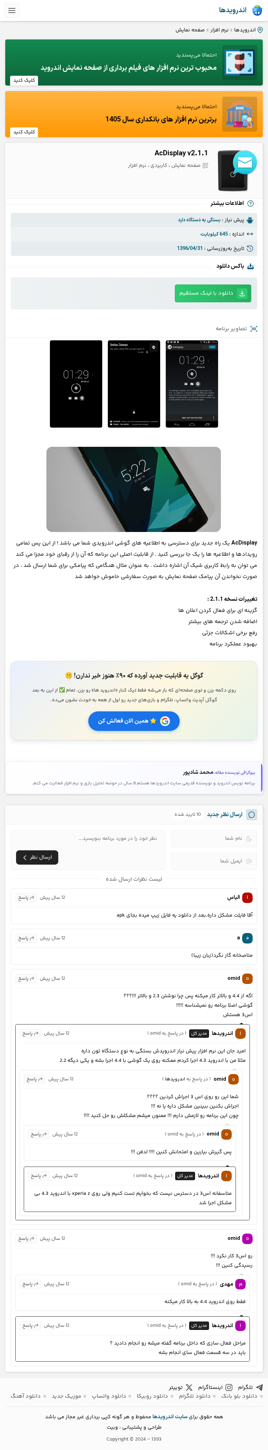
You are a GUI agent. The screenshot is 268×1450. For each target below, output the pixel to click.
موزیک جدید (66, 1396)
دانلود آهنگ (25, 1396)
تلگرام (245, 1387)
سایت (181, 1417)
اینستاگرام (210, 1387)
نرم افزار (219, 30)
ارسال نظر (41, 857)
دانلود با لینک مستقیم (206, 293)
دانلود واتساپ (109, 1396)
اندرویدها (232, 10)
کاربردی (158, 166)
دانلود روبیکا (152, 1396)
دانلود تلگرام (195, 1396)
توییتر (176, 1387)
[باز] (12, 10)
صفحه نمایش (190, 30)
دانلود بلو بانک (239, 1396)
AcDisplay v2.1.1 (181, 153)
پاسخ (23, 898)
